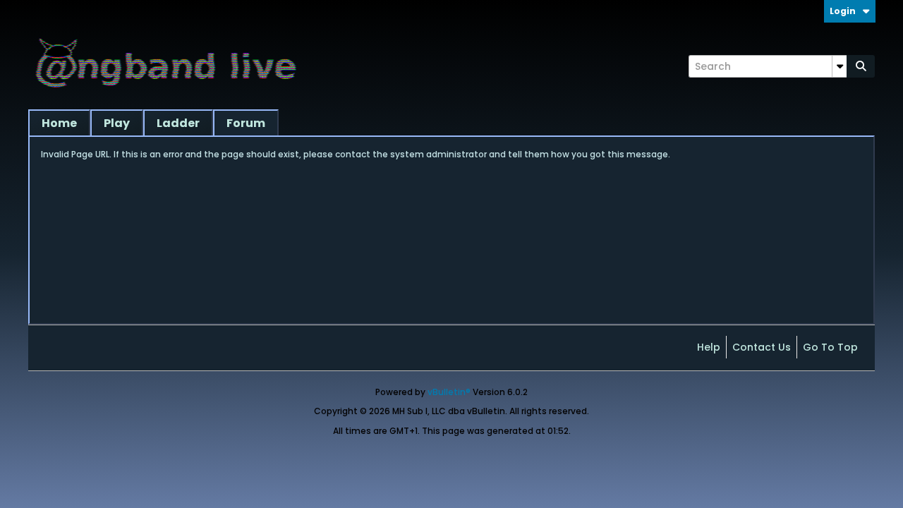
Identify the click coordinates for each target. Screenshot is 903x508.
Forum (245, 123)
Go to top (830, 347)
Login (843, 11)
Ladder (178, 123)
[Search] (861, 66)
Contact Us (761, 347)
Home (59, 123)
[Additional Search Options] (839, 66)
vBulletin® (449, 392)
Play (117, 123)
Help (708, 347)
